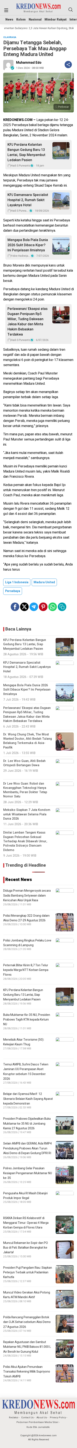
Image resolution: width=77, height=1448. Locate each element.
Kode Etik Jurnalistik (38, 1427)
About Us (42, 1417)
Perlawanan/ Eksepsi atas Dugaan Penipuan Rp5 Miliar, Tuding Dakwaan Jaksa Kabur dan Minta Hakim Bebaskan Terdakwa (27, 321)
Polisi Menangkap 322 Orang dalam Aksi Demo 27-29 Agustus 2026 (26, 918)
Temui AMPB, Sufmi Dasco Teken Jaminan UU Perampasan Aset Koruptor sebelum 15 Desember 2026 (25, 1071)
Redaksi (13, 1417)
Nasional (35, 19)
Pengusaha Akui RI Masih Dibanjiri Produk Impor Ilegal (25, 1195)
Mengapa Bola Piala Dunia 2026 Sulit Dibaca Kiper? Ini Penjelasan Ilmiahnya (27, 245)
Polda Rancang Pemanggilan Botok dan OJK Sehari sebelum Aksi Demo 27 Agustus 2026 (27, 1322)
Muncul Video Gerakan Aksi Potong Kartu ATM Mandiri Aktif (26, 1294)
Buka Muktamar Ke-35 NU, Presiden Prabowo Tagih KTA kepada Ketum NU (26, 1020)
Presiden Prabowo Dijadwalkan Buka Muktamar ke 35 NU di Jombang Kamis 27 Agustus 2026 (27, 1124)
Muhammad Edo (28, 62)
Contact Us (27, 1417)
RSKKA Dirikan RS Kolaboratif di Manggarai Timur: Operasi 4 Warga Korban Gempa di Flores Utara (26, 1223)
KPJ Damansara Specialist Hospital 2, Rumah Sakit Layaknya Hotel (27, 200)
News (9, 19)
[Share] (68, 64)
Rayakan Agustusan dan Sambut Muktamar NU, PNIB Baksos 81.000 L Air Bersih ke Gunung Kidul (27, 1347)
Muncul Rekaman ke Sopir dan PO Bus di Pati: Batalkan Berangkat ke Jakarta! (25, 1248)
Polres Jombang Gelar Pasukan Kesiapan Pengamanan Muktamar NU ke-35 (27, 1173)
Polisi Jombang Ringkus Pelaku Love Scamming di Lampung (27, 942)
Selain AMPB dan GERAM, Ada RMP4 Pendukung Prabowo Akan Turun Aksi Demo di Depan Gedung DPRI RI (27, 1148)
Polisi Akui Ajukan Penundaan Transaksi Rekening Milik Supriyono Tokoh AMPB (26, 1372)
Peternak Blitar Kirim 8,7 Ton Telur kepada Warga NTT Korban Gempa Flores (25, 970)
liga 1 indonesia (16, 582)
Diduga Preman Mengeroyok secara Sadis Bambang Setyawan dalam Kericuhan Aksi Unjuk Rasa (27, 895)
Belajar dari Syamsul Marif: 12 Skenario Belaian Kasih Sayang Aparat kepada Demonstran (28, 1099)
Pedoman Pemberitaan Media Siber (37, 1422)
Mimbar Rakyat (55, 19)
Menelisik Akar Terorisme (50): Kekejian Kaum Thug (23, 1042)
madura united (44, 582)
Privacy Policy (58, 1417)
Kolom (21, 19)
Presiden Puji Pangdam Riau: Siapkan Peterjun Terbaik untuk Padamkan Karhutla (27, 1272)
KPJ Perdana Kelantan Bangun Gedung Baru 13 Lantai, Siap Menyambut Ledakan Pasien (26, 152)
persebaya (12, 591)
